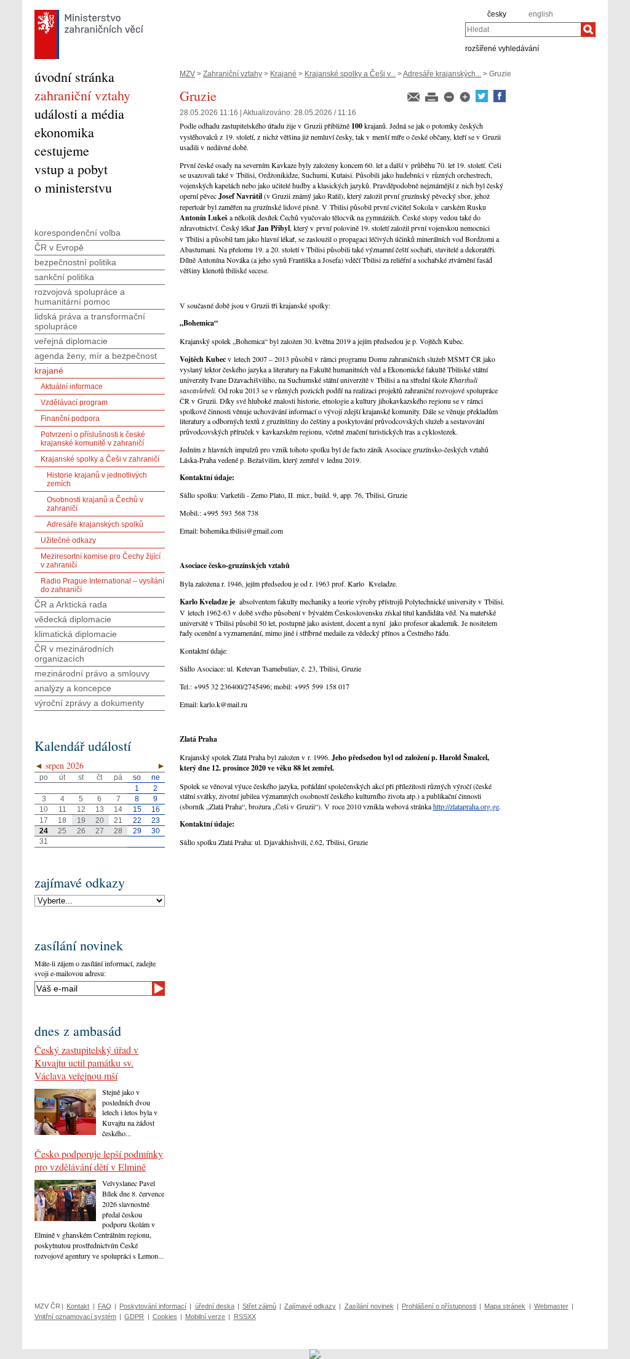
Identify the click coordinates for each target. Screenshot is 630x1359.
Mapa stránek (504, 1306)
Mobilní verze (205, 1316)
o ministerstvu (73, 187)
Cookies (165, 1316)
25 (62, 831)
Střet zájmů (259, 1306)
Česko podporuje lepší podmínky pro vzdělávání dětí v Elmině (98, 1160)
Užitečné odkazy (68, 540)
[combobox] (523, 29)
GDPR (134, 1316)
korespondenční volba (77, 233)
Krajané (283, 74)
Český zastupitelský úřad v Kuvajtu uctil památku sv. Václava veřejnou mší (86, 1062)
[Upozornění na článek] (414, 99)
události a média (79, 113)
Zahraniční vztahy (232, 74)
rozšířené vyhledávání (502, 48)
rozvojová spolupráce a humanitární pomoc (79, 297)
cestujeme (61, 150)
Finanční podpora (70, 418)
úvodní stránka (74, 77)
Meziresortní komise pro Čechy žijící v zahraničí (101, 560)
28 (118, 831)
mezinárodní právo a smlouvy (92, 673)
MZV (187, 74)
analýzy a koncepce (72, 688)
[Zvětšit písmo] (466, 99)
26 (81, 831)
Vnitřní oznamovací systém (75, 1316)
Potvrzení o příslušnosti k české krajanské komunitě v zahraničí (93, 438)
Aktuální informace (72, 386)
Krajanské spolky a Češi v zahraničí (100, 459)
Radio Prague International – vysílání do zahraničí (102, 585)
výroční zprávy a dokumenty (89, 703)
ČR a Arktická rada (70, 604)
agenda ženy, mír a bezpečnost (95, 356)
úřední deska (214, 1306)
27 (99, 831)
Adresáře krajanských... (442, 74)
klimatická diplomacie (75, 634)
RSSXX (245, 1316)
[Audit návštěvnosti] (315, 1353)
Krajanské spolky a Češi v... (350, 74)
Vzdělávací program (74, 402)
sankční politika (64, 277)
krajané (48, 370)
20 (99, 820)
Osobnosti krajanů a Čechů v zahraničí (95, 504)
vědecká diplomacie (72, 619)
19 (81, 820)
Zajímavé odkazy (310, 1306)
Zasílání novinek (369, 1306)
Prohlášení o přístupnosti (439, 1306)
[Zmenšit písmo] (450, 99)
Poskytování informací (152, 1306)
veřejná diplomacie (71, 341)
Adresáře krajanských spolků (95, 524)
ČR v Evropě (59, 247)
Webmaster (551, 1306)
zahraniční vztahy (82, 95)
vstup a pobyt (71, 169)
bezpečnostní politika (75, 262)
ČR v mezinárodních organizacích (74, 653)
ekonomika (64, 132)
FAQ (104, 1306)
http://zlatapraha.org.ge (466, 806)
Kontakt (77, 1306)
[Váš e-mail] (93, 988)
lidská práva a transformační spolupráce (89, 321)
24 (43, 831)
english (540, 14)
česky (496, 14)
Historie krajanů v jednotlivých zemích (97, 479)
